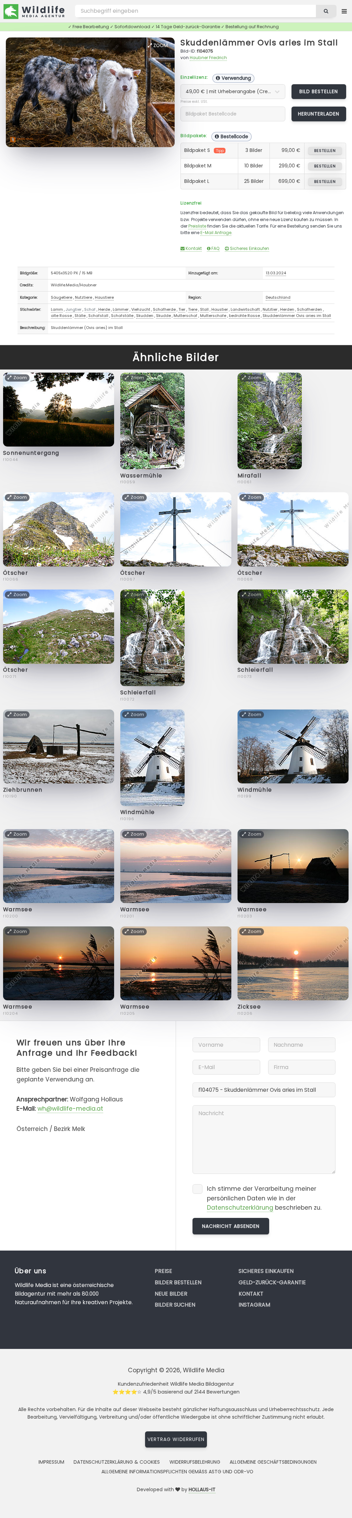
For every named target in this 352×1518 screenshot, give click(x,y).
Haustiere (104, 297)
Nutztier (270, 309)
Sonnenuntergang (31, 452)
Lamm (57, 309)
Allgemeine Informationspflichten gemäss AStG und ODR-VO (177, 1471)
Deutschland (278, 297)
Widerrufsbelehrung (194, 1462)
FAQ (215, 248)
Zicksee (249, 1006)
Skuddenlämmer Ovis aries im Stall (259, 42)
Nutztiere (83, 297)
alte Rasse (61, 315)
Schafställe (122, 315)
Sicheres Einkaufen (249, 248)
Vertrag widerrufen (176, 1439)
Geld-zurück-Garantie (272, 1282)
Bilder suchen (175, 1304)
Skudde (163, 315)
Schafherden (309, 309)
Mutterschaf (185, 315)
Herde (104, 309)
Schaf (90, 309)
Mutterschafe (213, 315)
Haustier (219, 309)
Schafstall (98, 315)
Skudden (144, 315)
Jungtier (73, 309)
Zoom (160, 45)
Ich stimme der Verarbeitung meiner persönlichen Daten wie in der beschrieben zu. (264, 1198)
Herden (287, 309)
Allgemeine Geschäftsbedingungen (273, 1462)
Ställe (80, 315)
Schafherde (164, 309)
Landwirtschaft (245, 309)
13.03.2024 (276, 273)
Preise (163, 1271)
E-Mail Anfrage (215, 232)
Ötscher (15, 572)
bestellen (325, 150)
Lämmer (121, 309)
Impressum (51, 1462)
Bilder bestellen (178, 1282)
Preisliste (197, 226)
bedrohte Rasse (244, 315)
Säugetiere (61, 297)
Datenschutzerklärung (240, 1207)
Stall (204, 309)
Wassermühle (141, 475)
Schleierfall (138, 692)
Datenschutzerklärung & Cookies (117, 1462)
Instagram (254, 1304)
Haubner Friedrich (208, 57)
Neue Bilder (171, 1293)
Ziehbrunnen (23, 789)
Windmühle (137, 812)
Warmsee (18, 909)
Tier (181, 309)
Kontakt (193, 248)
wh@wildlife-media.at (70, 1108)
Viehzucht (140, 309)
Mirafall (249, 475)
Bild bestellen (318, 91)
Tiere (192, 309)
